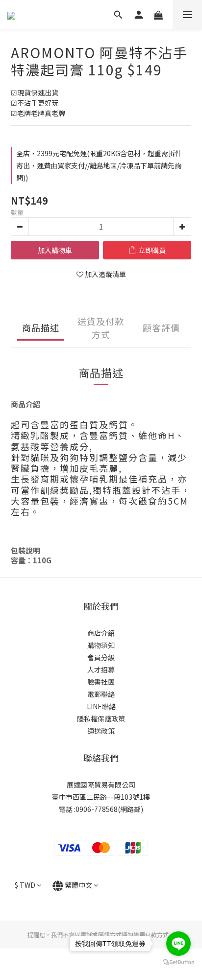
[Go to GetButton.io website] (178, 962)
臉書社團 (101, 682)
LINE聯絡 (101, 706)
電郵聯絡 (101, 694)
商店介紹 (101, 633)
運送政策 (101, 731)
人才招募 (101, 669)
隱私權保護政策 (101, 718)
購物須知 (101, 645)
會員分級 (101, 657)
